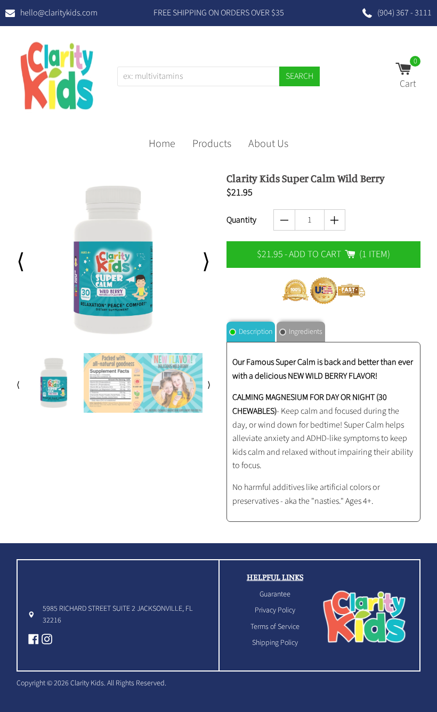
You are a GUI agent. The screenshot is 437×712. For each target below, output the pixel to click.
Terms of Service (275, 626)
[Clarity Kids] (364, 615)
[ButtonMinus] (284, 220)
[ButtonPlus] (335, 220)
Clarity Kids (87, 683)
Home (162, 143)
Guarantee (275, 594)
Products (211, 143)
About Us (268, 143)
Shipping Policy (275, 642)
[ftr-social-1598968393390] (35, 639)
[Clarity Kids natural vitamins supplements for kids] (57, 74)
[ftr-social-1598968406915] (48, 639)
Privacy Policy (275, 610)
